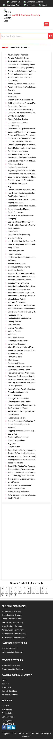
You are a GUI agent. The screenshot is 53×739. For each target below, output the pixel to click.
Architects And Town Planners (19, 77)
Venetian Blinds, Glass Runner (19, 485)
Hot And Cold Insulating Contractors (21, 257)
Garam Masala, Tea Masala (18, 209)
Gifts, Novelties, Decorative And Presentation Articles (28, 225)
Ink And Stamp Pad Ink (16, 299)
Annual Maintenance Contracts (20, 74)
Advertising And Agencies (18, 55)
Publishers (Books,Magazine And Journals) (24, 405)
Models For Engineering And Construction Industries (28, 350)
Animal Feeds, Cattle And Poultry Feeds (23, 71)
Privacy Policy (7, 687)
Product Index (7, 713)
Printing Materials (15, 395)
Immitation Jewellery (16, 270)
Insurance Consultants (16, 302)
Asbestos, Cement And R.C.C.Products (23, 84)
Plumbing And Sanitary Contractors (21, 383)
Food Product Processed (17, 196)
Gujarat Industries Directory (12, 669)
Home (5, 47)
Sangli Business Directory (11, 619)
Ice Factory (12, 260)
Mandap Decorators (15, 328)
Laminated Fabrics (15, 315)
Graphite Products (15, 238)
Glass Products (13, 232)
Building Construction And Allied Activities (24, 103)
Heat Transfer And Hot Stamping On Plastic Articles (28, 241)
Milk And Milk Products (16, 344)
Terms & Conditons (9, 691)
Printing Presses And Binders (19, 402)
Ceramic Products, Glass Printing (20, 109)
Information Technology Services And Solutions (26, 296)
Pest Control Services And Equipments (23, 373)
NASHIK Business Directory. (31, 733)
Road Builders (13, 415)
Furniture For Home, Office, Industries (22, 206)
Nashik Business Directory (12, 626)
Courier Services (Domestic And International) (25, 138)
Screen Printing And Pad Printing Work (23, 421)
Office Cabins (13, 360)
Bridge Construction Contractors (20, 100)
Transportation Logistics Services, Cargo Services (27, 479)
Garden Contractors (15, 212)
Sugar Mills (12, 444)
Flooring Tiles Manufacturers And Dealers (24, 190)
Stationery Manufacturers (18, 437)
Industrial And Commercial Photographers (24, 277)
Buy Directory (7, 709)
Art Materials (13, 81)
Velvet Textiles (13, 482)
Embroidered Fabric (15, 164)
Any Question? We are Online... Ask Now (47, 733)
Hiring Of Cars (13, 248)
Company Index (8, 717)
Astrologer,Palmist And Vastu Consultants (24, 87)
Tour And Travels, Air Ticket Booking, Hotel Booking (27, 472)
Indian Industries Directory (12, 652)
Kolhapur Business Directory (13, 630)
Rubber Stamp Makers (16, 418)
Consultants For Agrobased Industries (22, 129)
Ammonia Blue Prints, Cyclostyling (21, 68)
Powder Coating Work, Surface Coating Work (25, 389)
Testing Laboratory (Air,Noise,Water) (22, 456)
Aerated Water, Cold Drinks (18, 58)
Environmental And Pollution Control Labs (24, 174)
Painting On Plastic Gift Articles (20, 366)
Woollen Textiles (14, 498)
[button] (13, 5)
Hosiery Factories (14, 254)
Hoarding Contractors (16, 251)
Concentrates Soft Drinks (17, 122)
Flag (9, 187)
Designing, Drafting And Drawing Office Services (26, 145)
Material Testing (14, 331)
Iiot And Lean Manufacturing (19, 267)
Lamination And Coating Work (19, 318)
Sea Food (11, 427)
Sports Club (12, 434)
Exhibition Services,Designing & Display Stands (26, 177)
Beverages (12, 97)
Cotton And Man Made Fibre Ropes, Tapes (24, 132)
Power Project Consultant (18, 392)
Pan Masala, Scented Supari (19, 370)
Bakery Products (14, 93)
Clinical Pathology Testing (18, 119)
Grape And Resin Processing (19, 235)
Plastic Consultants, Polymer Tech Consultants (26, 379)
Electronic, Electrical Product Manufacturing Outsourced (29, 161)
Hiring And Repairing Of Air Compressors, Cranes (27, 244)
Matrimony (12, 334)
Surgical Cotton (14, 447)
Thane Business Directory (12, 615)
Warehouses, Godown (16, 489)
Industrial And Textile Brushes (19, 280)
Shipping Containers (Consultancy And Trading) (26, 431)
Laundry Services (14, 321)
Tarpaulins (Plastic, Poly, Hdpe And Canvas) (24, 450)
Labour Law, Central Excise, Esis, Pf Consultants (26, 312)
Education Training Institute (18, 154)
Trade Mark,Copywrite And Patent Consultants (26, 476)
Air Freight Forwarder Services (19, 61)
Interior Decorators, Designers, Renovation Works (27, 305)
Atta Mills (11, 90)
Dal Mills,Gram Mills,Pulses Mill (19, 142)
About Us (5, 684)
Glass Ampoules (14, 228)
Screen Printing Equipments (19, 424)
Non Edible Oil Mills (15, 354)
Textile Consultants (15, 463)
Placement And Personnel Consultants (23, 376)
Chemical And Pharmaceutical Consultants (24, 113)
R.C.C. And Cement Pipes (17, 408)
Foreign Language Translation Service (22, 199)
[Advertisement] (26, 542)
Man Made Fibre (14, 325)
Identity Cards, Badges (16, 264)
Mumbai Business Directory (12, 622)
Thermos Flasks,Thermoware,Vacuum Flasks (25, 469)
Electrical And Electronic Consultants (22, 158)
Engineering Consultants (17, 167)
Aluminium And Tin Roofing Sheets (21, 64)
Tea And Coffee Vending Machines (21, 453)
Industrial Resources (10, 695)
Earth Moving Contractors (18, 151)
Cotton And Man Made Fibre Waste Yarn (23, 135)
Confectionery (13, 126)
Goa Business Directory (11, 665)
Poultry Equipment (15, 386)
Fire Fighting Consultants (17, 183)
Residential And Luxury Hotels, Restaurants (24, 411)
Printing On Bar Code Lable (18, 399)
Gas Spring (12, 219)
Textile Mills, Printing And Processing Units (24, 466)
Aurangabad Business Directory (14, 634)
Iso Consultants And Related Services (22, 309)
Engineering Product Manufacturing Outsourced (26, 170)
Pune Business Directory (11, 611)
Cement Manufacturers (17, 106)
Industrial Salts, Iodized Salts (19, 289)
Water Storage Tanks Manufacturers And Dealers (27, 495)
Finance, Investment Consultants (20, 180)
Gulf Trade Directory (9, 648)
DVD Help (5, 706)
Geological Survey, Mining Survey (20, 222)
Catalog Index (7, 721)
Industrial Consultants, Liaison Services (23, 286)
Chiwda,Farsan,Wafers (16, 116)
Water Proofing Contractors (18, 492)
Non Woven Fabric (15, 357)
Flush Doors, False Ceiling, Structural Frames (25, 193)
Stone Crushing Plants (16, 440)
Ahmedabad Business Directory (14, 637)
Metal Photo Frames (16, 338)
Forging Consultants (15, 203)
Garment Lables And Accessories (21, 215)
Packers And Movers (16, 363)
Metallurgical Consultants (18, 341)
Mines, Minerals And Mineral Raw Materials (24, 347)
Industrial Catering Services (18, 283)
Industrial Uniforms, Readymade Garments (24, 293)
